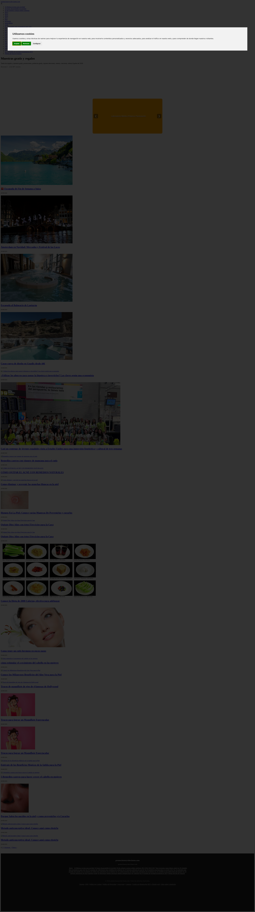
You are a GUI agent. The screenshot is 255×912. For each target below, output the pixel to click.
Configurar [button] (37, 43)
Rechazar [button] (26, 43)
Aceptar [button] (16, 43)
